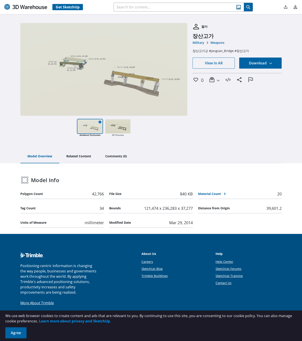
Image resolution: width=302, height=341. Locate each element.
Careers (147, 262)
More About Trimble (37, 303)
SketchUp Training (229, 276)
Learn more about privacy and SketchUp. (75, 321)
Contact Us (223, 283)
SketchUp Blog (152, 269)
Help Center (224, 262)
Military (198, 42)
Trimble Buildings (154, 276)
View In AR (214, 63)
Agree (16, 332)
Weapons (217, 42)
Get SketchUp (68, 7)
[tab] (39, 156)
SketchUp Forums (228, 269)
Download (258, 63)
